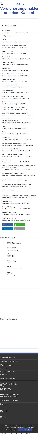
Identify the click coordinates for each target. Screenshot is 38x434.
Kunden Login (3, 369)
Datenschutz (14, 427)
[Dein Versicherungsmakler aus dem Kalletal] (19, 8)
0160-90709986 (12, 384)
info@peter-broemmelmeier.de (8, 386)
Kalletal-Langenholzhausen (10, 396)
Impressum (7, 427)
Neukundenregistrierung (6, 374)
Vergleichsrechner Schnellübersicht (9, 361)
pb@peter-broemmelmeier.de (14, 268)
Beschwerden (30, 427)
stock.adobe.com (12, 47)
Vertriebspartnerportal (11, 430)
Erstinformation (22, 427)
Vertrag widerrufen (24, 430)
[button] (7, 224)
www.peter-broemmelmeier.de (25, 425)
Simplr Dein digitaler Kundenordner (9, 371)
